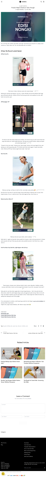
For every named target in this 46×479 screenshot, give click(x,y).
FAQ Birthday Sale (5, 313)
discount (19, 326)
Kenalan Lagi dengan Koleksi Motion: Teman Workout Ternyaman (10, 381)
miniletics (41, 301)
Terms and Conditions (28, 456)
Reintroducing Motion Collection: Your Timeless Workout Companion (34, 362)
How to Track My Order (29, 448)
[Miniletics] (23, 1)
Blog (2, 444)
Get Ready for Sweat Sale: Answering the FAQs (34, 381)
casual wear (15, 326)
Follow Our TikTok (4, 468)
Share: (35, 326)
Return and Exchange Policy (29, 450)
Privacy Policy (27, 454)
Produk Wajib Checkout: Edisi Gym (8, 317)
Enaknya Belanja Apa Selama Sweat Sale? (10, 362)
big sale (4, 326)
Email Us (2, 462)
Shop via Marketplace (5, 465)
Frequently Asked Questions (29, 446)
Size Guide (26, 443)
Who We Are (3, 443)
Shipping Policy (27, 452)
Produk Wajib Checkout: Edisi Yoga (8, 315)
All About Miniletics (23, 6)
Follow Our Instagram (5, 466)
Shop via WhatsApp (5, 463)
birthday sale (9, 326)
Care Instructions (27, 444)
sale (27, 326)
